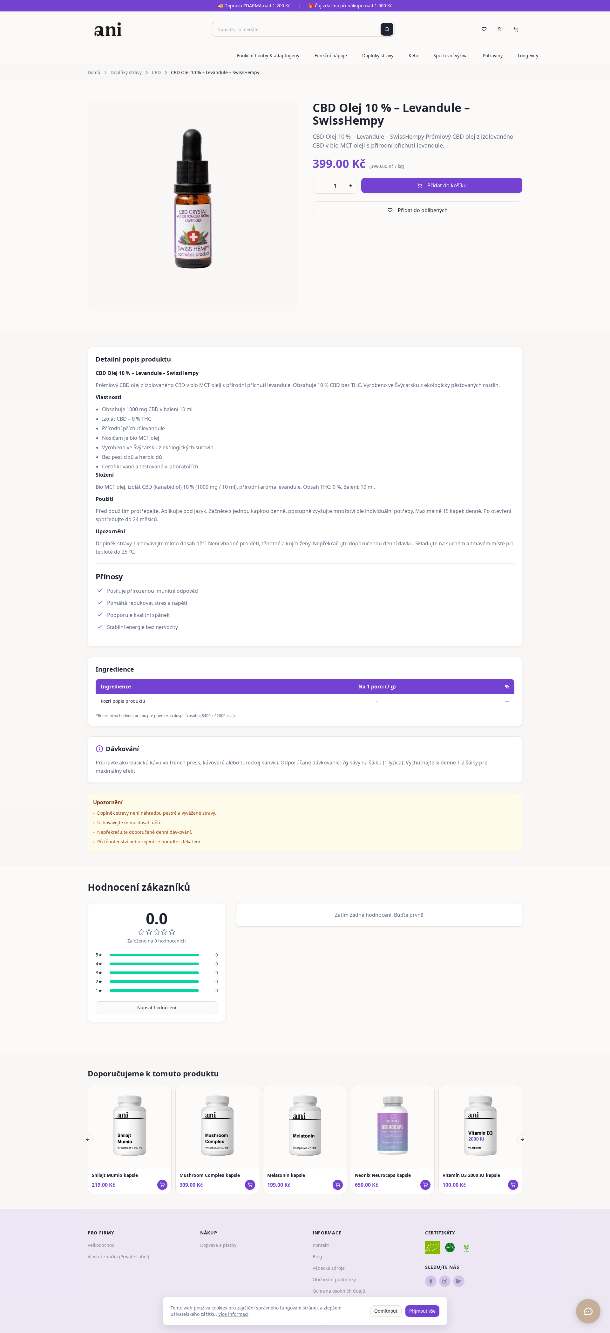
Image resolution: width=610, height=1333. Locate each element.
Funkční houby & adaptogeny (268, 55)
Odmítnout (385, 1311)
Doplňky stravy (377, 55)
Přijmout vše (422, 1311)
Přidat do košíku (447, 185)
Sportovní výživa (450, 55)
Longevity (528, 55)
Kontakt (321, 1245)
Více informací (233, 1314)
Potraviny (493, 55)
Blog (317, 1257)
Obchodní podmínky (334, 1279)
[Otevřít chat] (588, 1311)
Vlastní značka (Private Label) (118, 1257)
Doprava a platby (218, 1245)
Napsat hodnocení (156, 1008)
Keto (413, 55)
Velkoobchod (101, 1245)
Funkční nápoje (331, 55)
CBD (156, 72)
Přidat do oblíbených (423, 210)
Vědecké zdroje (329, 1268)
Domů (94, 72)
